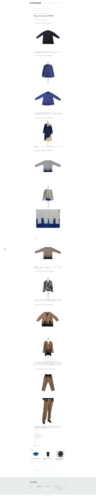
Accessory (38, 8)
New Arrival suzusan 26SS (35, 458)
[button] (64, 8)
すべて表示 (64, 449)
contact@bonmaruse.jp (39, 487)
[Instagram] (4, 250)
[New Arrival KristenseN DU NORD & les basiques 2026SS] (60, 454)
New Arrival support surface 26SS (48, 459)
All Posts (31, 8)
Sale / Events (52, 8)
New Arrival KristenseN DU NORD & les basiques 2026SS (60, 459)
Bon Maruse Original (46, 8)
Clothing (35, 8)
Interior (42, 8)
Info (55, 8)
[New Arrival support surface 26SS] (48, 454)
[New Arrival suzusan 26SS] (35, 454)
